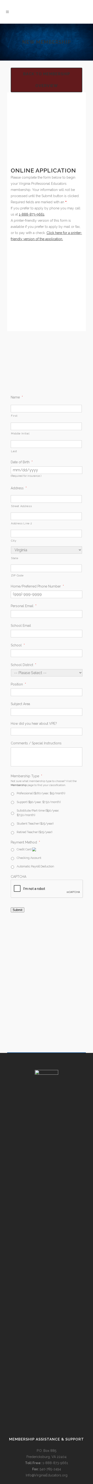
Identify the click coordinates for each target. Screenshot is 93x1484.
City (13, 540)
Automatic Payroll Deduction (35, 866)
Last (14, 451)
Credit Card (24, 849)
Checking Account (29, 858)
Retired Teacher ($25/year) (34, 832)
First (14, 415)
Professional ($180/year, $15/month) (41, 793)
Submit (17, 910)
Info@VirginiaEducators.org (46, 1475)
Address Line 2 (21, 523)
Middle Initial (20, 433)
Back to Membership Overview (46, 80)
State (14, 558)
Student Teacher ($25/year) (35, 823)
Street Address (21, 506)
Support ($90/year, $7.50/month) (39, 802)
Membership (19, 785)
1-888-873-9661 (31, 214)
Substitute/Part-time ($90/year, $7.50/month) (38, 813)
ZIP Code (17, 575)
